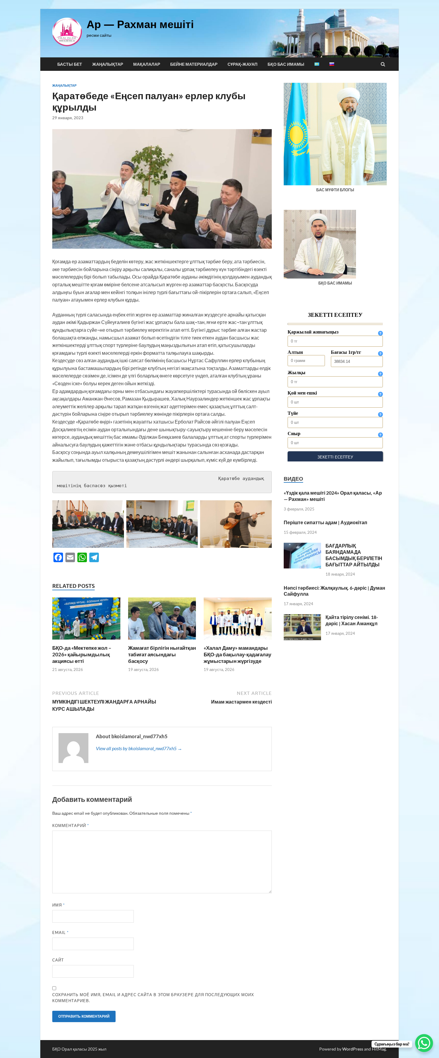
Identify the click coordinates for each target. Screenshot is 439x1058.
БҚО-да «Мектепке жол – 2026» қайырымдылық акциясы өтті (81, 654)
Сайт (58, 960)
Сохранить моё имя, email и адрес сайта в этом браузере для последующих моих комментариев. (153, 997)
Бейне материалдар (193, 64)
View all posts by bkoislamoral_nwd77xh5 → (139, 748)
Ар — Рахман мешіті (140, 24)
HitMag (379, 1048)
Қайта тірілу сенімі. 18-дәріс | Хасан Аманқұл (352, 620)
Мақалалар (146, 64)
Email (60, 932)
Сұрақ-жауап (242, 64)
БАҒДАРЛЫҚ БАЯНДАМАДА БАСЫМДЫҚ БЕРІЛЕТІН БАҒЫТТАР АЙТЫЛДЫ (354, 555)
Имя (58, 905)
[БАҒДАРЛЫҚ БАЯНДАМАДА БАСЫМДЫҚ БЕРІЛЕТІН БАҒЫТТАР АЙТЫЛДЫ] (302, 546)
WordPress (352, 1048)
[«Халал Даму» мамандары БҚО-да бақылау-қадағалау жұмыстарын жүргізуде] (238, 641)
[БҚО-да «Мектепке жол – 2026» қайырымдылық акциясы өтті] (86, 641)
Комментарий (70, 825)
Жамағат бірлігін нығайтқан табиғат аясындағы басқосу (162, 654)
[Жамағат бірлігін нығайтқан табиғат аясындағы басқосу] (162, 641)
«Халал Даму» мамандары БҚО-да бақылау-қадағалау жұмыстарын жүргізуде (237, 654)
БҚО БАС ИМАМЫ (286, 64)
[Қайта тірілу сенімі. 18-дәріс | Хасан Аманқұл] (302, 617)
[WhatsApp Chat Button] (424, 1043)
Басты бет (69, 64)
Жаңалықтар (107, 64)
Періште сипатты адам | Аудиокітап (325, 522)
